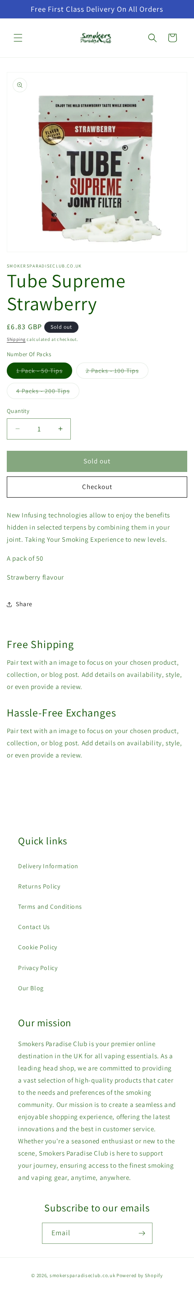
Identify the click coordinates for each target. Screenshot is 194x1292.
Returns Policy (39, 886)
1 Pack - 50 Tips (44, 372)
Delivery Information (48, 866)
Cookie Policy (37, 947)
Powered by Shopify (139, 1275)
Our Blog (31, 988)
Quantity (18, 411)
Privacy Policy (37, 968)
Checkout (97, 486)
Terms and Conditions (50, 906)
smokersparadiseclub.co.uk (82, 1275)
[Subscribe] (142, 1233)
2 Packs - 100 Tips (117, 372)
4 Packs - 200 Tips (47, 392)
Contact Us (34, 927)
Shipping (16, 339)
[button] (18, 38)
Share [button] (24, 604)
